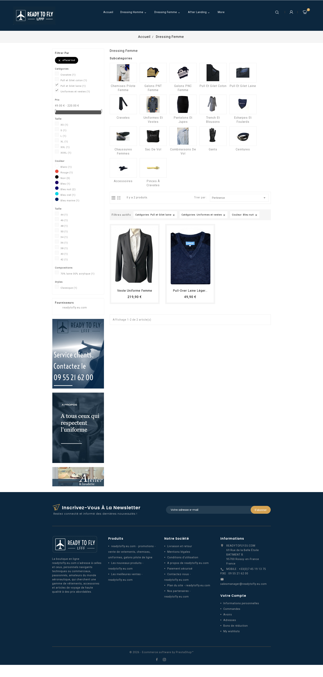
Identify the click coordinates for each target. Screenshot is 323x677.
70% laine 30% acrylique (78, 273)
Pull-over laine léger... (190, 290)
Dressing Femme (167, 12)
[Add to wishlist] (131, 282)
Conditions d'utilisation (182, 557)
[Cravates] (123, 104)
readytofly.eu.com (74, 307)
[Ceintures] (242, 136)
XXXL (66, 152)
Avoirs (227, 614)
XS (64, 124)
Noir (65, 178)
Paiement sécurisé (180, 568)
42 (64, 259)
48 (64, 225)
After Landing (199, 12)
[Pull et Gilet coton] (213, 72)
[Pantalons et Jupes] (183, 104)
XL (64, 141)
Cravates (68, 74)
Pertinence (239, 198)
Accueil (108, 12)
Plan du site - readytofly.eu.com (188, 585)
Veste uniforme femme (134, 290)
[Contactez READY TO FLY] (78, 353)
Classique (69, 287)
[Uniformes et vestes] (153, 104)
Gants (213, 149)
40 (64, 253)
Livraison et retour (179, 546)
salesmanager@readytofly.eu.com (243, 583)
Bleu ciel (68, 195)
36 (64, 242)
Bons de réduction (235, 625)
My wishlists (231, 631)
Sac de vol (153, 149)
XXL (65, 147)
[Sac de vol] (153, 136)
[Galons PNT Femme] (153, 72)
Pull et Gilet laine (73, 86)
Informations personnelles (241, 603)
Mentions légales (178, 551)
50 (64, 231)
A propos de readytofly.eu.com (188, 562)
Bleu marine (70, 200)
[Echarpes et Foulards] (242, 104)
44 (64, 214)
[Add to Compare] (138, 282)
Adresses (229, 620)
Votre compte (233, 595)
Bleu (65, 183)
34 (64, 237)
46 (64, 220)
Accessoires (123, 181)
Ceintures (243, 149)
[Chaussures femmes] (123, 136)
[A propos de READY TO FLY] (78, 427)
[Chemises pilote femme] (123, 72)
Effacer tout (66, 60)
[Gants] (213, 136)
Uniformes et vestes (75, 91)
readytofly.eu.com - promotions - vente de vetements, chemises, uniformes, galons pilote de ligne (132, 552)
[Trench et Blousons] (213, 104)
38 (64, 248)
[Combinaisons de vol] (183, 136)
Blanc (66, 167)
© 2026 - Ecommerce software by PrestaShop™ (162, 652)
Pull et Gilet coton (74, 80)
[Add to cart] (124, 282)
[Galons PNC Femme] (183, 72)
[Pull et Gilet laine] (242, 72)
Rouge (67, 172)
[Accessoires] (123, 168)
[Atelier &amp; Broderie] (78, 476)
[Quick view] (145, 282)
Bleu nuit (68, 189)
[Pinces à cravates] (153, 168)
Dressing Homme (133, 12)
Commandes (231, 608)
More (221, 12)
